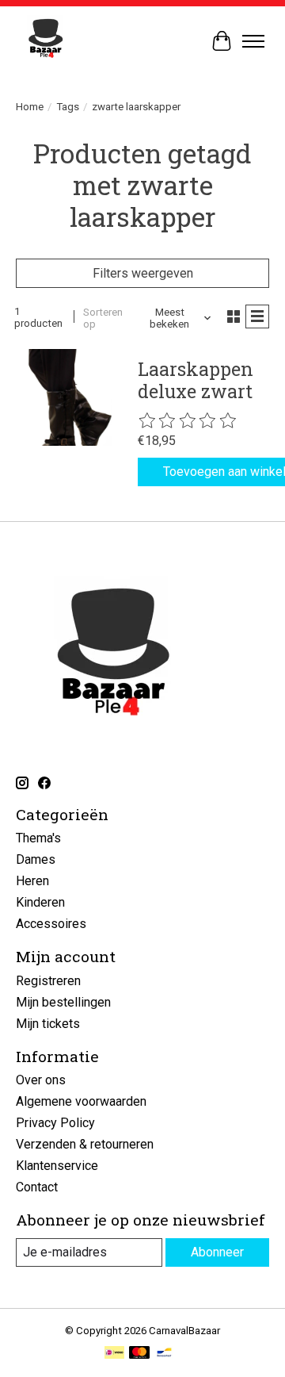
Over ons (41, 1079)
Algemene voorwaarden (81, 1101)
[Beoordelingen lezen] (188, 421)
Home (30, 107)
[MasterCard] (139, 1353)
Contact (37, 1187)
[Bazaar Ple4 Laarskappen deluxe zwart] (64, 397)
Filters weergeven (143, 273)
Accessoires (51, 923)
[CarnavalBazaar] (45, 41)
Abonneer (217, 1252)
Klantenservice (57, 1165)
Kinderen (40, 902)
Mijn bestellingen (63, 1002)
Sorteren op (103, 318)
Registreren (48, 980)
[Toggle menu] (253, 41)
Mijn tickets (48, 1023)
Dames (35, 859)
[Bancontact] (164, 1353)
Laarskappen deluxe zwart (195, 380)
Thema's (38, 838)
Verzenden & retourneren (85, 1144)
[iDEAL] (114, 1353)
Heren (32, 880)
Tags (67, 107)
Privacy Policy (55, 1122)
